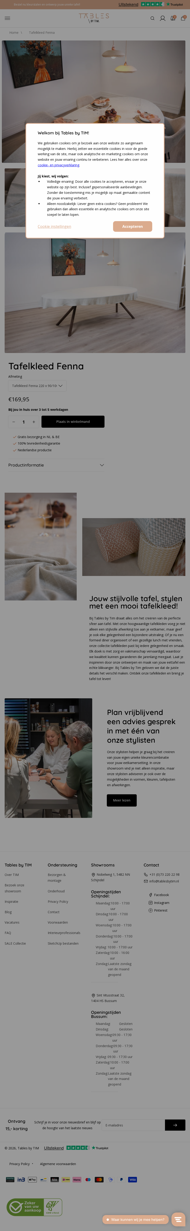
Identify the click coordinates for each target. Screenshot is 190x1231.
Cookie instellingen (54, 226)
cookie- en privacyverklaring (58, 165)
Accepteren (132, 226)
